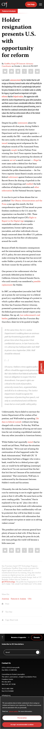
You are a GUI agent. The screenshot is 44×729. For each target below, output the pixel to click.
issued (4, 143)
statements (22, 123)
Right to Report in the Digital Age (19, 219)
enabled (29, 184)
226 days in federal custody (20, 420)
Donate (37, 637)
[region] (22, 712)
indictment (13, 177)
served (13, 160)
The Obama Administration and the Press (22, 202)
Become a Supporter (18, 637)
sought (14, 150)
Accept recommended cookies (22, 724)
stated (30, 442)
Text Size (8, 612)
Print (7, 604)
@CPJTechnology (8, 581)
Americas (5, 599)
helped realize (18, 96)
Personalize (22, 718)
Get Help (31, 4)
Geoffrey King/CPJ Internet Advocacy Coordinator (17, 65)
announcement (15, 79)
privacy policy (13, 711)
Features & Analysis (9, 11)
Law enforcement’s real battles (21, 317)
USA (29, 599)
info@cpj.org (6, 695)
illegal (36, 160)
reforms (4, 96)
